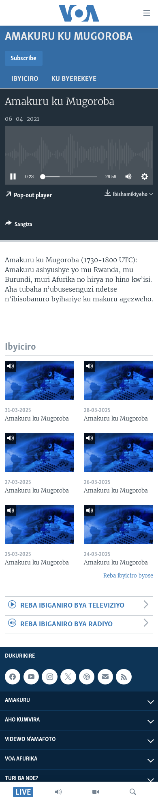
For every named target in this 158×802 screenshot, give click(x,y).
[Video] (95, 792)
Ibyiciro (24, 79)
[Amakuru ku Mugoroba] (39, 380)
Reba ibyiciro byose (128, 575)
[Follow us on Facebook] (12, 676)
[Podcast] (86, 676)
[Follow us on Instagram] (49, 676)
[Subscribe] (105, 676)
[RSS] (123, 676)
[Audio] (58, 792)
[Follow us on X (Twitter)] (68, 676)
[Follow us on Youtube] (31, 676)
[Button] (18, 225)
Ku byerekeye (73, 79)
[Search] (133, 792)
